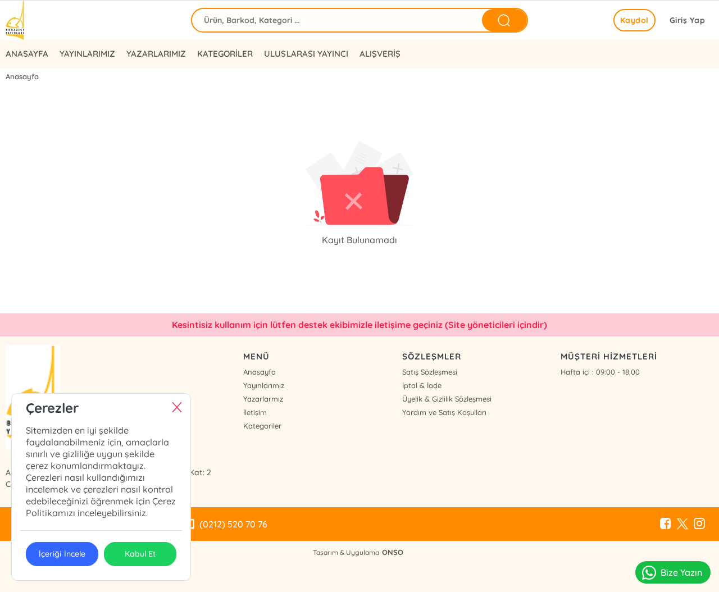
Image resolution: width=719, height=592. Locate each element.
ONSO (392, 552)
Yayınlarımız (263, 385)
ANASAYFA (27, 53)
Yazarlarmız (263, 398)
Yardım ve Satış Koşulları (444, 412)
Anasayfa (259, 371)
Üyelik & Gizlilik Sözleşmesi (447, 398)
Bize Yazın (681, 572)
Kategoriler (262, 425)
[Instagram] (699, 524)
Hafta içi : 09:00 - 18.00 (600, 371)
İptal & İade (422, 385)
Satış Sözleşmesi (429, 371)
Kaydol (634, 20)
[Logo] (16, 20)
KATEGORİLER (225, 53)
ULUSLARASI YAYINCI (306, 53)
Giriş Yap (688, 20)
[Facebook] (665, 524)
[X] (682, 524)
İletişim (255, 412)
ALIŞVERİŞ (380, 53)
